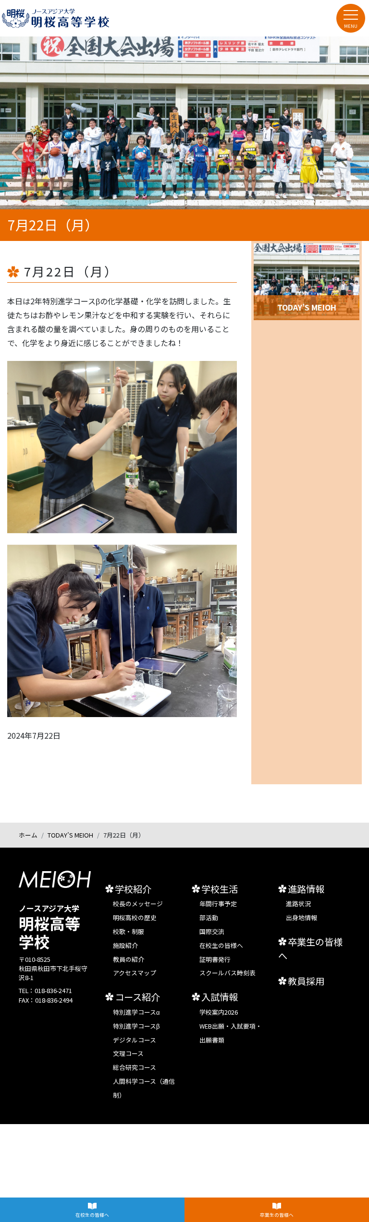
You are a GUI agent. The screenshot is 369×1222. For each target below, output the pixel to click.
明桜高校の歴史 (135, 917)
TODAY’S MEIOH (70, 834)
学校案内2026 (218, 1012)
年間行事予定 (218, 903)
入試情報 (219, 997)
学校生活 (219, 889)
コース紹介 (137, 997)
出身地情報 (301, 917)
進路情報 (306, 889)
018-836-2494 (54, 1000)
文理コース (128, 1053)
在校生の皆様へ (92, 1214)
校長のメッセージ (138, 903)
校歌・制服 (128, 931)
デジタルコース (134, 1039)
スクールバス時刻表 (227, 972)
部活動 (208, 917)
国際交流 (211, 931)
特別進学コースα (136, 1012)
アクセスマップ (134, 972)
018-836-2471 (53, 990)
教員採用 (306, 981)
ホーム (28, 834)
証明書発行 (215, 959)
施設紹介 (125, 945)
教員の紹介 (128, 959)
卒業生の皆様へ (277, 1214)
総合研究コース (134, 1067)
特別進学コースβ (136, 1025)
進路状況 (298, 903)
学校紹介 (133, 889)
